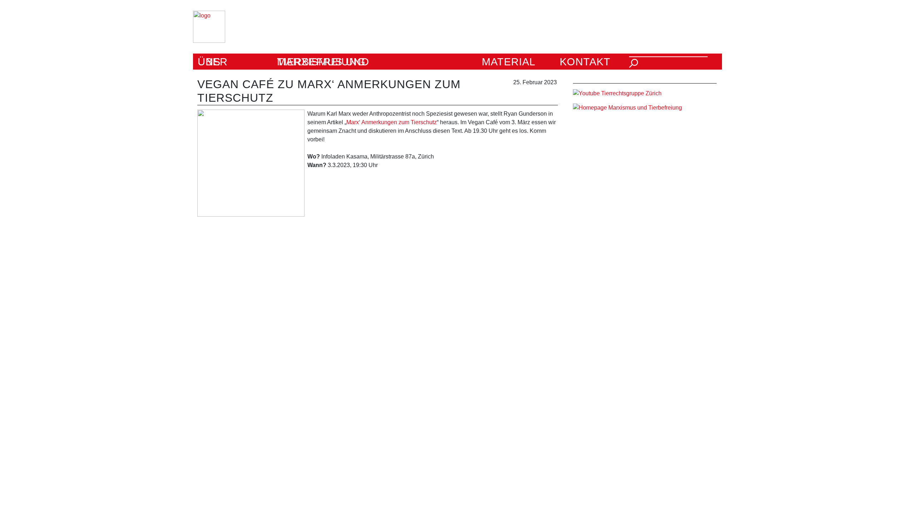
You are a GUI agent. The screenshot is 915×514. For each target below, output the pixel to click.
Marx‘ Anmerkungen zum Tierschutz (391, 122)
